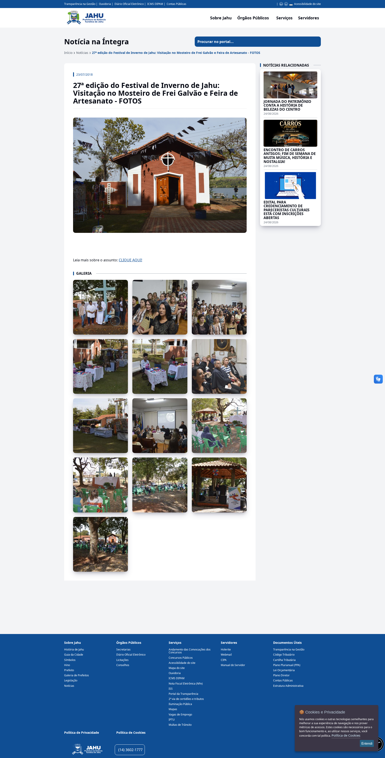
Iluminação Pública (180, 704)
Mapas (173, 709)
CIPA (224, 660)
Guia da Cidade (73, 654)
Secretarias (123, 649)
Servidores (229, 642)
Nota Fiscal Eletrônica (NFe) (186, 683)
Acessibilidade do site (307, 4)
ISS (171, 689)
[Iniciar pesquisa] (316, 42)
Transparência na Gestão (79, 4)
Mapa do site (177, 668)
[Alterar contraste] (291, 5)
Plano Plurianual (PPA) (286, 665)
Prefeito (69, 670)
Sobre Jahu (221, 17)
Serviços (284, 17)
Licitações (122, 660)
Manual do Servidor (233, 665)
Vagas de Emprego (180, 714)
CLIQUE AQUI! (130, 260)
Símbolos (70, 660)
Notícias (82, 53)
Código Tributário (284, 654)
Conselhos (122, 665)
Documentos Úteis (287, 642)
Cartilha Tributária (284, 660)
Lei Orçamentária (284, 670)
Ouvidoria (105, 4)
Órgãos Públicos (128, 642)
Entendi (366, 743)
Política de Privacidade (81, 732)
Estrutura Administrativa (288, 686)
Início (68, 53)
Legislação (70, 680)
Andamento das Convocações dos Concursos (190, 651)
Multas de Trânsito (180, 725)
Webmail (226, 654)
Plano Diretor (281, 675)
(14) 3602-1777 (130, 749)
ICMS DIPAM (155, 4)
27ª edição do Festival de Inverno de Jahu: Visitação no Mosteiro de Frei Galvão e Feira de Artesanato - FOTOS (176, 53)
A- (286, 4)
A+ (281, 4)
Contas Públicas (176, 4)
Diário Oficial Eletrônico (129, 4)
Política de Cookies (130, 732)
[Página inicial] (87, 750)
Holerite (226, 649)
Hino (67, 665)
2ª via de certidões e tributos (186, 699)
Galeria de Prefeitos (76, 675)
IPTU (172, 719)
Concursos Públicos (181, 658)
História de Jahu (74, 649)
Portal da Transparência (183, 694)
